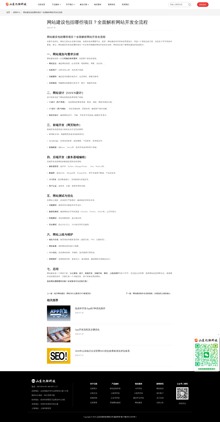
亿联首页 (41, 4)
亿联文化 (93, 393)
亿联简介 (93, 388)
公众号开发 (115, 398)
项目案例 (97, 4)
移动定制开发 (115, 388)
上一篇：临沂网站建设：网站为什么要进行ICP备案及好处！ (70, 293)
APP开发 (138, 388)
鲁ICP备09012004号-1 (129, 417)
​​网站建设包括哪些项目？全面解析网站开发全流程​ (42, 12)
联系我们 (125, 4)
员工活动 (160, 398)
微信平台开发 (138, 398)
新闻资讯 (111, 4)
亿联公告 (160, 403)
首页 (8, 12)
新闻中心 (16, 12)
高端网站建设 (115, 403)
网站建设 (138, 403)
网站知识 (160, 388)
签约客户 (160, 393)
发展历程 (93, 398)
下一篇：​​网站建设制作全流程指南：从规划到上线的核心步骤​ (150, 293)
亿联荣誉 (93, 403)
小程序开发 (115, 393)
